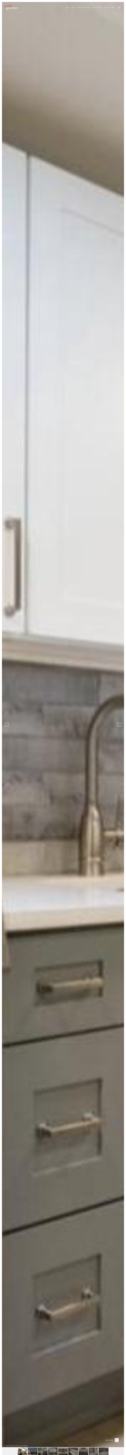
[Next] (119, 725)
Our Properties (83, 7)
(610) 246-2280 (109, 7)
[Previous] (7, 725)
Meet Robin (97, 7)
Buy (73, 7)
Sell (68, 7)
